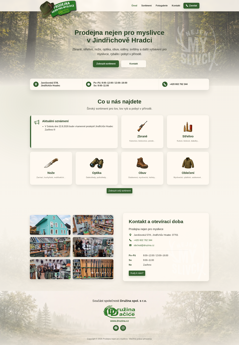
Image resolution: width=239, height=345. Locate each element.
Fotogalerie (162, 5)
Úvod (134, 5)
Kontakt (176, 5)
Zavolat (193, 5)
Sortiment (146, 5)
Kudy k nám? (137, 273)
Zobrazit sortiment (105, 64)
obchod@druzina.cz (144, 245)
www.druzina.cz (119, 321)
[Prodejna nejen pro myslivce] (58, 5)
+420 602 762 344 (179, 84)
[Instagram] (123, 328)
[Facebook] (116, 328)
